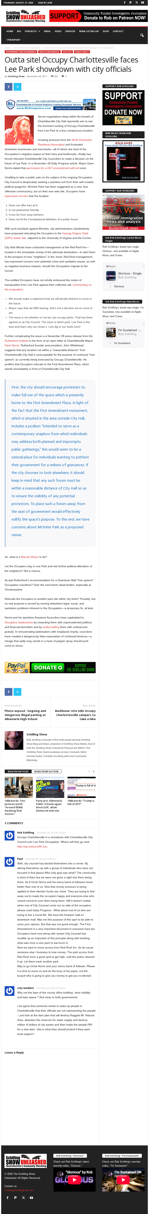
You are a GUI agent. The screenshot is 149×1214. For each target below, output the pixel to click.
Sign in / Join (45, 2)
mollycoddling (51, 627)
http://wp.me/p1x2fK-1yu (32, 846)
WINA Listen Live (89, 31)
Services (70, 31)
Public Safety (82, 52)
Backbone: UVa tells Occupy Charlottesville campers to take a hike (75, 715)
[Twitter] (136, 3)
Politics (67, 52)
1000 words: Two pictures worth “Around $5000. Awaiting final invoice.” (15, 807)
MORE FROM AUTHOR (46, 771)
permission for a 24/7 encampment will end (53, 168)
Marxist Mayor (30, 556)
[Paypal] (130, 3)
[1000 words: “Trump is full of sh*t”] (82, 787)
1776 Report (13, 39)
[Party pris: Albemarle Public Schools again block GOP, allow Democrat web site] (50, 787)
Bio (19, 31)
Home (9, 31)
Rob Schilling (25, 832)
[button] (142, 35)
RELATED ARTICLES (18, 771)
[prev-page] (89, 772)
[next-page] (94, 772)
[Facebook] (124, 3)
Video (58, 31)
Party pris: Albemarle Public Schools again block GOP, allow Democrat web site (49, 805)
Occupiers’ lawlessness (19, 622)
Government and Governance (27, 47)
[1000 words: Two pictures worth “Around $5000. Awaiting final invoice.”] (19, 787)
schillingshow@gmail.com (19, 1190)
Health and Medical (49, 52)
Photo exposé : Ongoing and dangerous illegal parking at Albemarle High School (25, 715)
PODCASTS (31, 31)
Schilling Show (16, 76)
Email (47, 31)
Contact (118, 31)
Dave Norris (12, 345)
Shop (106, 31)
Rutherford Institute (16, 340)
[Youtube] (142, 3)
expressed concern (16, 196)
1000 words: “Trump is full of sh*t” (81, 802)
